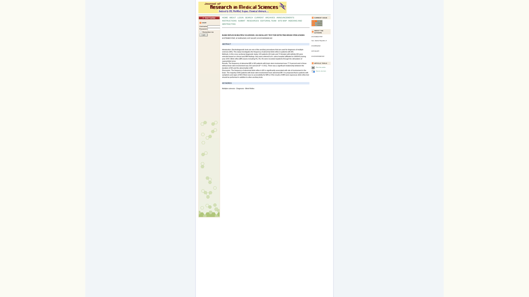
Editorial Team (268, 21)
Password (203, 29)
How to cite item (321, 71)
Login (240, 18)
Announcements (285, 18)
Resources (253, 21)
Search (249, 18)
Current (259, 18)
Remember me (208, 32)
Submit (241, 21)
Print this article (321, 67)
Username (203, 26)
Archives (270, 18)
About (232, 18)
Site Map (282, 21)
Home (225, 18)
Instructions (229, 21)
